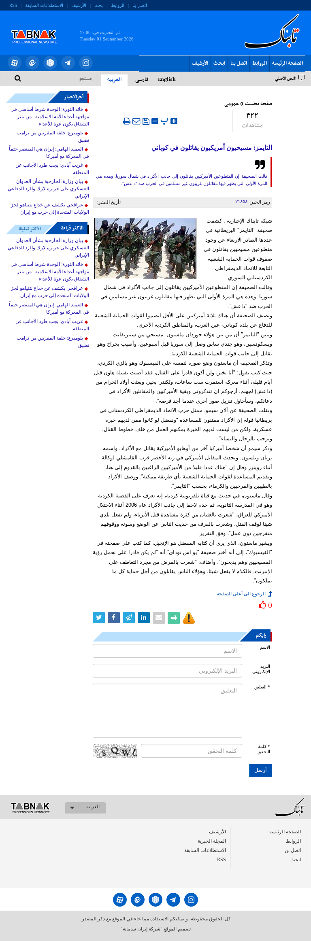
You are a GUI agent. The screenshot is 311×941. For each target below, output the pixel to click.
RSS (13, 5)
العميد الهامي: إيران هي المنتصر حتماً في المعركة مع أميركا (49, 152)
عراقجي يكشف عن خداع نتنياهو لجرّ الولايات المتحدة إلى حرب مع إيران (50, 208)
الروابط (117, 5)
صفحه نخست (258, 104)
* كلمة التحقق (264, 749)
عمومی (231, 104)
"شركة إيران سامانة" (141, 929)
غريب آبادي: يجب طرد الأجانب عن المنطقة (52, 168)
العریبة (93, 806)
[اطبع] (126, 121)
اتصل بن (293, 850)
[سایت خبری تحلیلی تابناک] (39, 28)
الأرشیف (78, 5)
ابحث (219, 63)
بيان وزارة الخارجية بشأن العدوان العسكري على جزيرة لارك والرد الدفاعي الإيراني (48, 188)
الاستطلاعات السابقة (44, 5)
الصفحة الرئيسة (287, 63)
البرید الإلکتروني (261, 669)
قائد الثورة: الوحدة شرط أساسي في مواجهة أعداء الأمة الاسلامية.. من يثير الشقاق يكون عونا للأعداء (50, 116)
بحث (98, 5)
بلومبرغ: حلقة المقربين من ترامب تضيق (53, 136)
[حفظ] (146, 121)
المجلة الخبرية (212, 841)
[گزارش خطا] (189, 618)
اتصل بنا (139, 5)
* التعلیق (262, 687)
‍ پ (165, 120)
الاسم (265, 647)
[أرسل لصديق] (136, 121)
